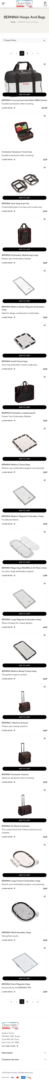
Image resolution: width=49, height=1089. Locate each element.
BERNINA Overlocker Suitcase (15, 774)
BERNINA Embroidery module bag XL (19, 413)
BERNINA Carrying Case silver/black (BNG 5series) (24, 100)
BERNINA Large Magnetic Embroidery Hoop (21, 619)
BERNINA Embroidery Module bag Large (20, 255)
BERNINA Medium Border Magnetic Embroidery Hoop (23, 308)
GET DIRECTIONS (9, 1046)
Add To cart (24, 94)
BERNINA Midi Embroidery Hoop (16, 932)
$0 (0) (45, 6)
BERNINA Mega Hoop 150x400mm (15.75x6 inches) (24, 568)
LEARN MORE (7, 108)
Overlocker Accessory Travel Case (17, 152)
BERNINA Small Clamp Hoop (14, 361)
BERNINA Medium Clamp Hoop (16, 464)
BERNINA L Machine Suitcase (15, 723)
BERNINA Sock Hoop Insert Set (15, 203)
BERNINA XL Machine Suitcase (15, 826)
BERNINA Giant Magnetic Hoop (16, 984)
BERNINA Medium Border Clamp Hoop (19, 671)
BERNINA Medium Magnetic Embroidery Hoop (22, 516)
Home (13, 22)
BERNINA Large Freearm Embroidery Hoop (21, 881)
